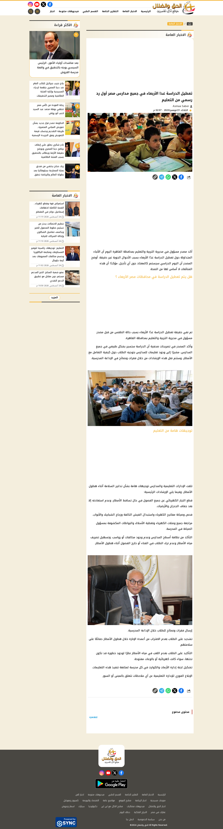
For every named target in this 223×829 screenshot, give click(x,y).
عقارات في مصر (158, 812)
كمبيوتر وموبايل (71, 800)
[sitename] (111, 756)
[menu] (37, 11)
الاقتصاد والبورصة (90, 800)
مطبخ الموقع (125, 800)
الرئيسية (146, 11)
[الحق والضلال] (190, 23)
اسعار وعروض (68, 806)
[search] (31, 11)
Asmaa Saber (181, 106)
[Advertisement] (140, 64)
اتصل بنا (130, 819)
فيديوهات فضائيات (135, 806)
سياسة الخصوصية (146, 819)
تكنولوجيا (92, 806)
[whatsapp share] (168, 177)
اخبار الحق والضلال (157, 806)
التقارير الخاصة (110, 11)
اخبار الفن (49, 11)
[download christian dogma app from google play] (111, 784)
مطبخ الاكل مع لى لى (112, 806)
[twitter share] (174, 177)
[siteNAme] (174, 8)
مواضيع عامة (109, 800)
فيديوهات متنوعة (69, 11)
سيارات (81, 806)
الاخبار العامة (129, 11)
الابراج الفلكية (140, 812)
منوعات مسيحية (158, 800)
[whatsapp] (155, 177)
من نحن (162, 819)
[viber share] (161, 177)
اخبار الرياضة (140, 800)
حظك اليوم (125, 812)
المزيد (54, 297)
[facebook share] (181, 177)
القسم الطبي (90, 11)
